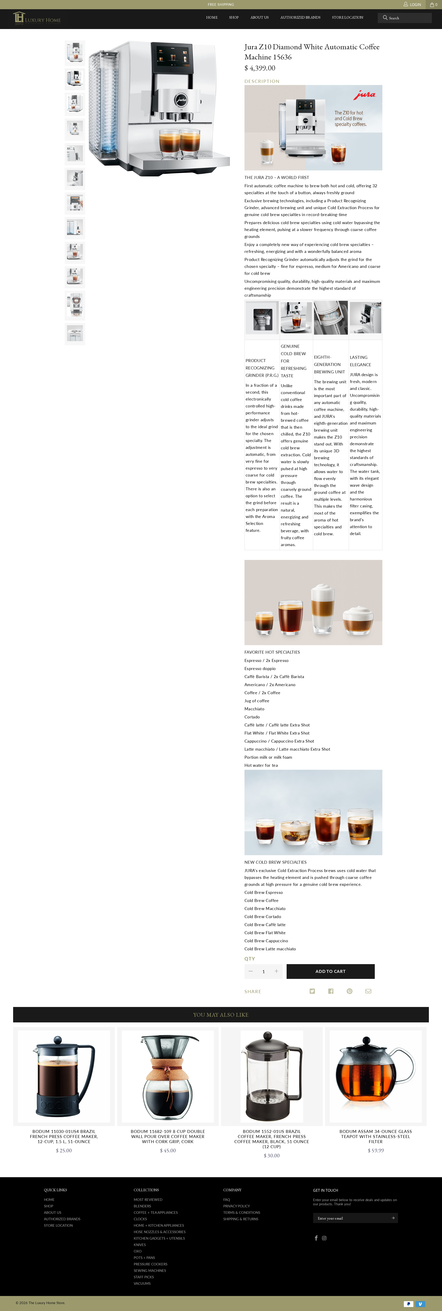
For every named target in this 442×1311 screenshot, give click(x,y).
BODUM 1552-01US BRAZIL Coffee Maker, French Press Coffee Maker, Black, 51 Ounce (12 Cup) (272, 1076)
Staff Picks (144, 1277)
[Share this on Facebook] (331, 991)
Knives (140, 1245)
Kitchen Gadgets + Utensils (159, 1238)
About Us (259, 17)
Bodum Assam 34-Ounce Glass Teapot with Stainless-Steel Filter (376, 1076)
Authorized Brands (300, 17)
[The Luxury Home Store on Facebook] (316, 1238)
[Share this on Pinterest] (350, 991)
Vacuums (142, 1283)
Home (212, 17)
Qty (249, 958)
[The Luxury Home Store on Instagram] (324, 1238)
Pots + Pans (144, 1257)
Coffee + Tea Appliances (156, 1212)
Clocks (140, 1219)
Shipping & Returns (240, 1219)
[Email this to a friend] (368, 991)
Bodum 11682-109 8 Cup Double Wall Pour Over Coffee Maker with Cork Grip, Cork (168, 1076)
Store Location (347, 17)
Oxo (138, 1251)
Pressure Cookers (150, 1264)
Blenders (142, 1206)
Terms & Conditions (241, 1212)
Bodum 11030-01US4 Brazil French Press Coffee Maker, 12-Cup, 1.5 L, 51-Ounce (64, 1076)
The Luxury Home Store (46, 1303)
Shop (234, 17)
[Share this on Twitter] (313, 991)
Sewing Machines (150, 1270)
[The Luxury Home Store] (38, 19)
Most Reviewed (148, 1199)
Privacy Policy (236, 1206)
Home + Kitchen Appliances (159, 1225)
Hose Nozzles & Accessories (160, 1232)
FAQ (226, 1199)
